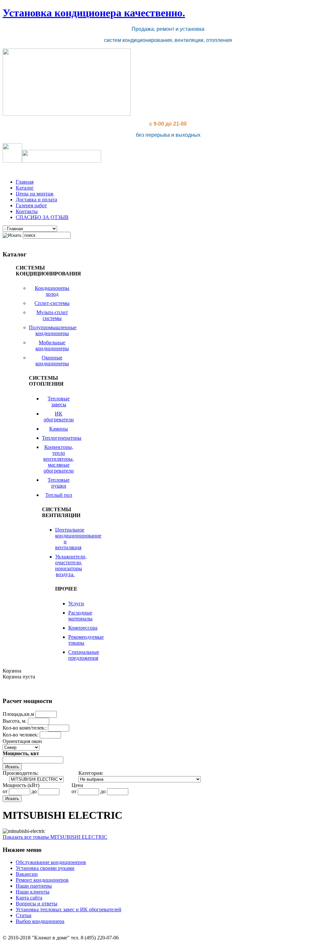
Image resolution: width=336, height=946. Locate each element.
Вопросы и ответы (36, 903)
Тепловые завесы (59, 401)
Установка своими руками (45, 868)
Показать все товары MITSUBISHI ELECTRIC (55, 837)
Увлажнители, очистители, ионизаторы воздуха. (71, 565)
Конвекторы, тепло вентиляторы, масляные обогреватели (58, 458)
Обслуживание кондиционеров (51, 862)
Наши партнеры (34, 886)
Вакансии (27, 874)
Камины (58, 429)
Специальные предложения (83, 655)
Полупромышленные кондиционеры (52, 330)
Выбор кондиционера (40, 921)
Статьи (24, 915)
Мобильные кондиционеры (52, 345)
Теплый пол (58, 495)
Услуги (76, 603)
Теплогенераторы (61, 438)
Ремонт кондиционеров (42, 880)
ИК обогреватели (59, 416)
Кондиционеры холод (52, 291)
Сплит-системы (52, 303)
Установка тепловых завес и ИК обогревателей (68, 909)
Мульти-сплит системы (52, 315)
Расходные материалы (80, 615)
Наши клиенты (33, 892)
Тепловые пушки (59, 483)
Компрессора (82, 628)
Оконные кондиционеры (52, 360)
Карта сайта (29, 897)
